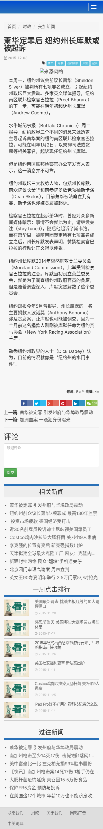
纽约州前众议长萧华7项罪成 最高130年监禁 (53, 513)
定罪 (60, 63)
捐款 (35, 812)
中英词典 (16, 823)
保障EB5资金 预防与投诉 (35, 787)
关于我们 (54, 812)
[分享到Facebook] (27, 403)
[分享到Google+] (53, 403)
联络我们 (16, 812)
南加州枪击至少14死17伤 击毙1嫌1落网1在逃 (54, 755)
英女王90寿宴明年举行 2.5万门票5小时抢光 (54, 577)
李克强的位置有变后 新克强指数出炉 (46, 545)
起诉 (95, 63)
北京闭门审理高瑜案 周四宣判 (39, 569)
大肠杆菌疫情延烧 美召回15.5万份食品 (48, 779)
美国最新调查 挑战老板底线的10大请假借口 (67, 604)
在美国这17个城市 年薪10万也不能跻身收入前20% (54, 795)
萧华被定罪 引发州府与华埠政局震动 (56, 412)
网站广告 (78, 812)
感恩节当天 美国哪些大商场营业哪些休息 (67, 624)
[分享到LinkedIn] (79, 403)
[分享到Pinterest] (66, 403)
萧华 (51, 63)
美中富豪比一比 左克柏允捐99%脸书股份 (51, 763)
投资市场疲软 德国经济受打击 (40, 521)
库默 (85, 63)
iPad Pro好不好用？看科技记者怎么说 (66, 704)
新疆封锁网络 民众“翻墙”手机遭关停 (46, 561)
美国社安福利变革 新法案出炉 (60, 662)
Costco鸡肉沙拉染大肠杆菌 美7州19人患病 (53, 537)
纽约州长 (73, 63)
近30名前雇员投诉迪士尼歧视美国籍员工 (51, 529)
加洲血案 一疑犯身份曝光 (45, 419)
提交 (10, 472)
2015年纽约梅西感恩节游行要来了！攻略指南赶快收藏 (67, 645)
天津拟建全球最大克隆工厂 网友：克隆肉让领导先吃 (54, 553)
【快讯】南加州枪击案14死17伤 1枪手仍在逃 (54, 771)
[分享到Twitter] (40, 403)
